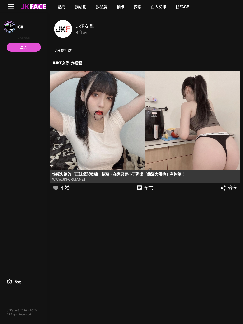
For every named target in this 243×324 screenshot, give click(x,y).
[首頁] (33, 6)
